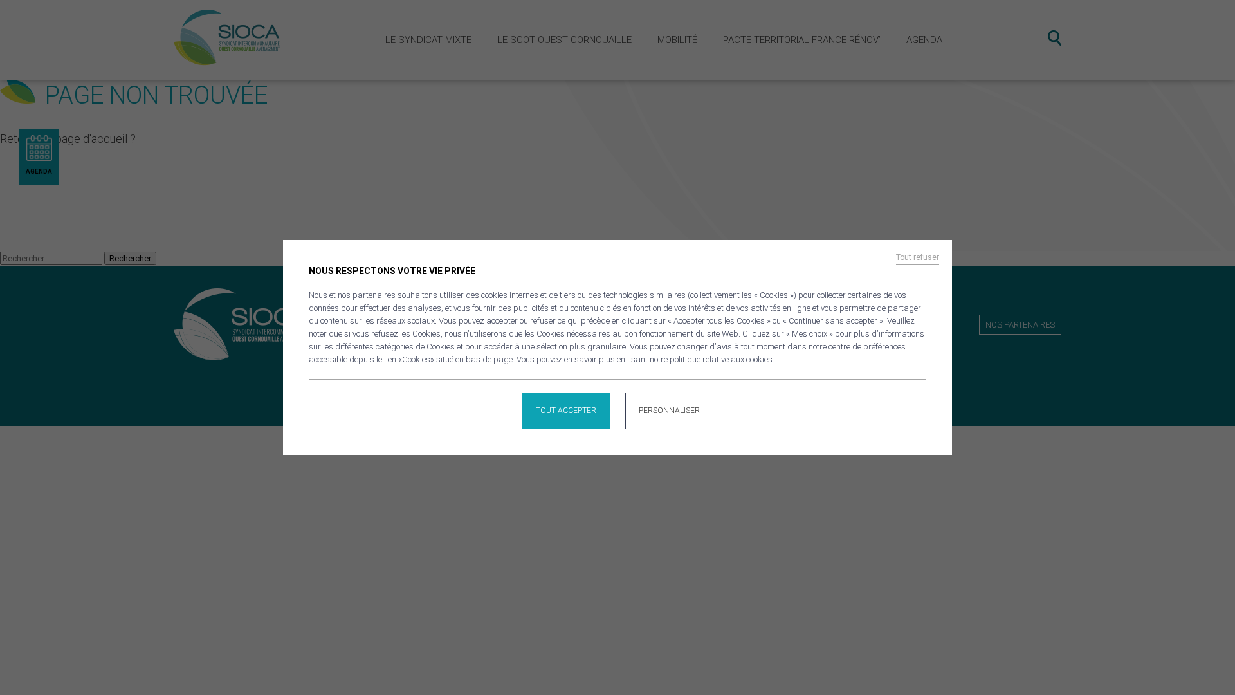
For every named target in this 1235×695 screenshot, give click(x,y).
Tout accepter (566, 410)
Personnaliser (669, 410)
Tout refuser (917, 257)
